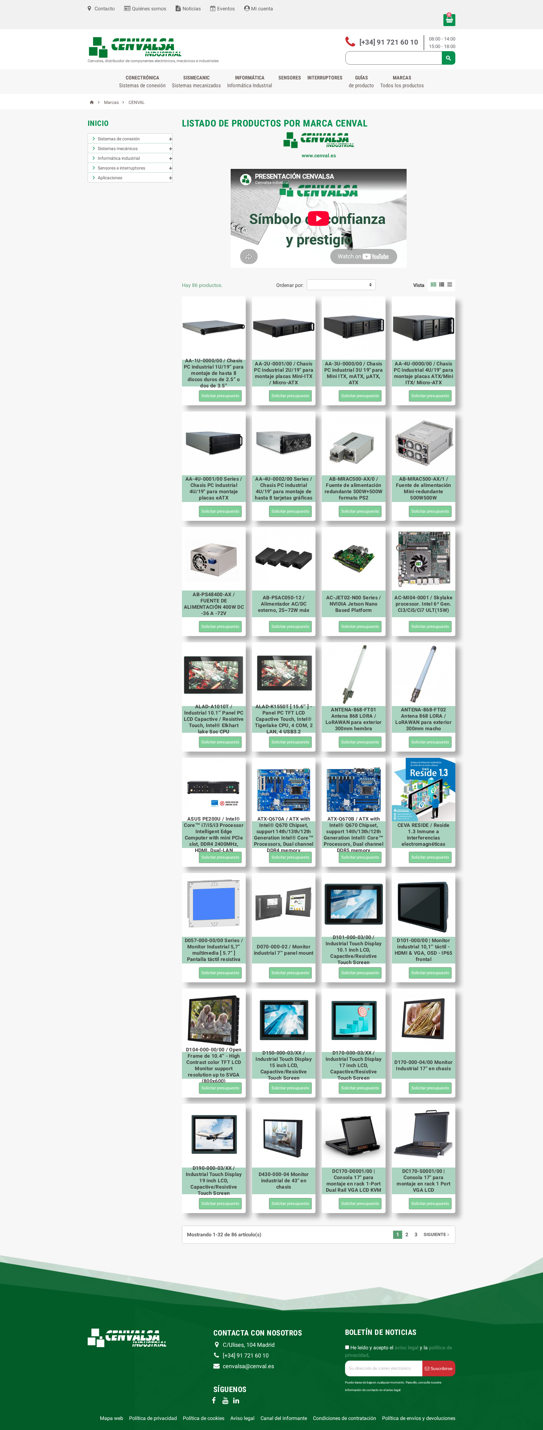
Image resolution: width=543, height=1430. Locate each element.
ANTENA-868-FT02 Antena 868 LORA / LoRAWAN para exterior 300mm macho (423, 719)
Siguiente (437, 1234)
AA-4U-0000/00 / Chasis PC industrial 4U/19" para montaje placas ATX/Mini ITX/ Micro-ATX (423, 373)
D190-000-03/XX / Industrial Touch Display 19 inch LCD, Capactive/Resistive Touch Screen (214, 1180)
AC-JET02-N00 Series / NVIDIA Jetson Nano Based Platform (353, 604)
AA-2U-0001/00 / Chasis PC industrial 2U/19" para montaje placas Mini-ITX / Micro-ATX (283, 373)
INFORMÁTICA (249, 82)
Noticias (191, 9)
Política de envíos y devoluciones (418, 1418)
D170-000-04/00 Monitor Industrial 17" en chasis (423, 1065)
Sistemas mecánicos (118, 148)
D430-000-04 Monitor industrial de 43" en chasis (284, 1180)
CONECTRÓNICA (142, 82)
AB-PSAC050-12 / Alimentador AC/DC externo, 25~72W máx (284, 604)
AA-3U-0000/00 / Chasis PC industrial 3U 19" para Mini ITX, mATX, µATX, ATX (353, 373)
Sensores (289, 78)
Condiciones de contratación (344, 1418)
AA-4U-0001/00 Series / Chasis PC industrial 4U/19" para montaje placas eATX (213, 488)
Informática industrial (119, 158)
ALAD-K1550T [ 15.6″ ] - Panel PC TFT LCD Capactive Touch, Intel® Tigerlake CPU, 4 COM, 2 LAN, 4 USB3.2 (284, 719)
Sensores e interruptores (121, 167)
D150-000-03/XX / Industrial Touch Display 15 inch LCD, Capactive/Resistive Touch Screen (283, 1065)
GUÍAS (361, 82)
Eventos (225, 9)
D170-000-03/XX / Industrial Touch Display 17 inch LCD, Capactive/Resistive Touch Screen (354, 1065)
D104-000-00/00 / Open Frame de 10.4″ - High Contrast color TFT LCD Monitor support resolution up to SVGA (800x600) (214, 1065)
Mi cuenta (261, 9)
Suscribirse (440, 1368)
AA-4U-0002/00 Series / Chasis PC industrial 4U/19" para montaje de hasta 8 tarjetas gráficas (283, 488)
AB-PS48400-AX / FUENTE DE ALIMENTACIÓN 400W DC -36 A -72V (214, 603)
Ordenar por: (290, 285)
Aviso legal (242, 1418)
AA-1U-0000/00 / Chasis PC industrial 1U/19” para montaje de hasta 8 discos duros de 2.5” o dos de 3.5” (214, 373)
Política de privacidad (153, 1418)
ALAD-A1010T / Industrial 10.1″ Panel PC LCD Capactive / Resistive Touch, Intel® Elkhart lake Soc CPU (214, 719)
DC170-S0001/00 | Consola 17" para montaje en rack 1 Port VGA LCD (423, 1180)
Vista (419, 285)
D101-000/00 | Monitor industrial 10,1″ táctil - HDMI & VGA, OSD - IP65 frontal (423, 949)
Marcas (402, 82)
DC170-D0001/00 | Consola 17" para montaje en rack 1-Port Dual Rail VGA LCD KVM (353, 1180)
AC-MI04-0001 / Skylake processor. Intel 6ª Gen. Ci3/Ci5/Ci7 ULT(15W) (423, 604)
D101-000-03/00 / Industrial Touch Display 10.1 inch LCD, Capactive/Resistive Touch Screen (354, 949)
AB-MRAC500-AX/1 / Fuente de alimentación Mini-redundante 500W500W (423, 488)
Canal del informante (284, 1418)
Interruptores (325, 78)
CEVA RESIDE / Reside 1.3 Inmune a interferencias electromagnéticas (423, 834)
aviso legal (407, 1348)
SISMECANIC (196, 82)
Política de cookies (203, 1418)
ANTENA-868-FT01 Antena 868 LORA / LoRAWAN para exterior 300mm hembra (354, 719)
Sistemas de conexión (119, 138)
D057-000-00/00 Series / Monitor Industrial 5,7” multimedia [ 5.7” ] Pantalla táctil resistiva (214, 949)
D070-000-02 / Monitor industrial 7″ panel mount (284, 950)
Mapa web (111, 1418)
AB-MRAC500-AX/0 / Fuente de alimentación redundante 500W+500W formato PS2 (353, 488)
